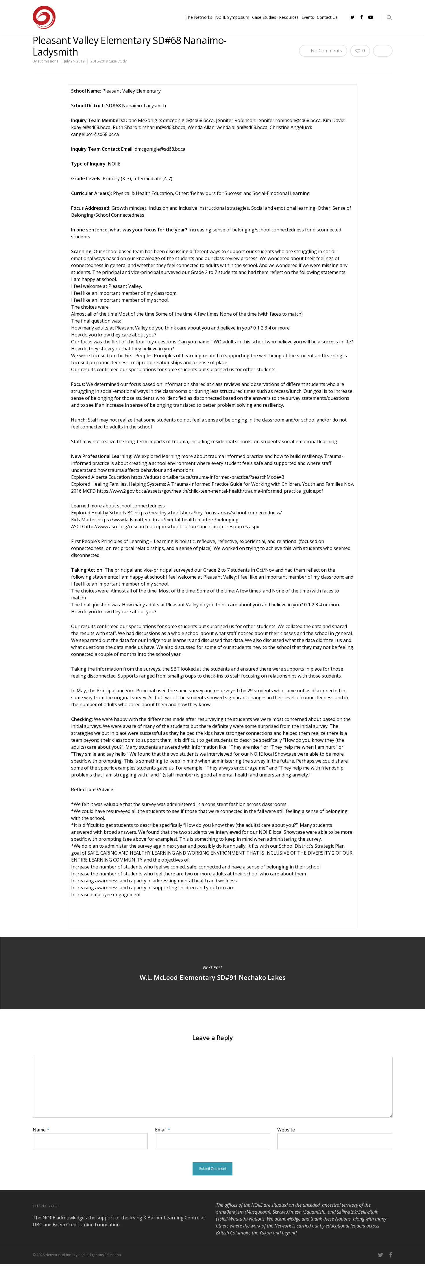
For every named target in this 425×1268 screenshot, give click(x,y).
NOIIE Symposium (232, 17)
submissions (48, 61)
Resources (289, 17)
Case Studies (264, 17)
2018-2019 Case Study (108, 61)
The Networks (199, 17)
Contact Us (327, 17)
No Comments (326, 50)
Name (41, 1130)
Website (286, 1130)
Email (162, 1130)
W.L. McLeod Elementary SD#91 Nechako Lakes (212, 973)
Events (308, 17)
